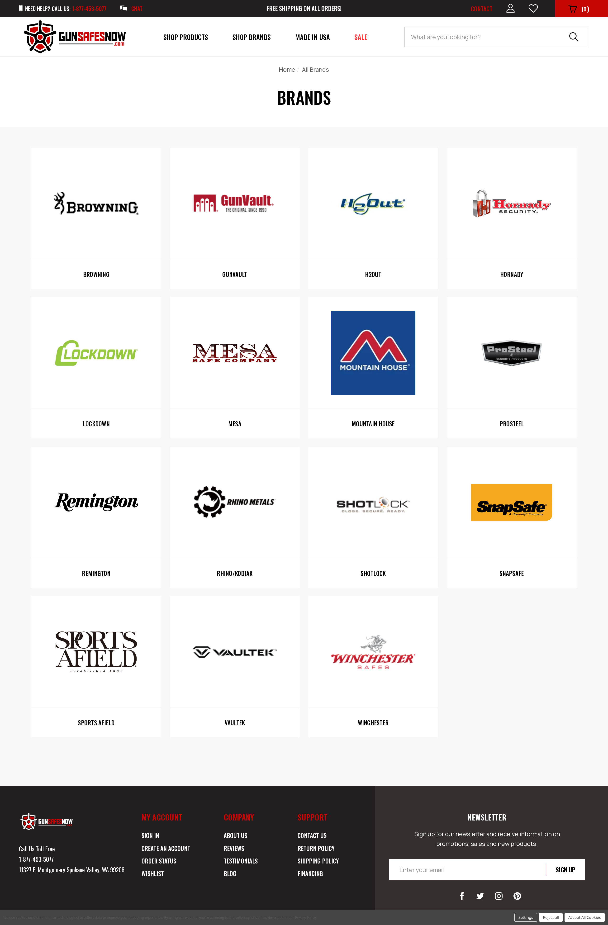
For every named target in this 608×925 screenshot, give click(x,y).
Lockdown (96, 423)
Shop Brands (252, 37)
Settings (525, 917)
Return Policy (316, 848)
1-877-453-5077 (36, 859)
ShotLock (373, 573)
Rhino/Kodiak (234, 573)
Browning (96, 274)
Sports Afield (96, 722)
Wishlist (153, 873)
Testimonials (241, 860)
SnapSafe (511, 573)
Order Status (159, 860)
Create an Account (166, 848)
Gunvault (234, 274)
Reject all (551, 917)
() (585, 8)
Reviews (234, 848)
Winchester (373, 722)
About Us (235, 835)
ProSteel (512, 423)
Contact (481, 8)
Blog (230, 873)
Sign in (150, 835)
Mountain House (373, 423)
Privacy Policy (305, 917)
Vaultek (235, 722)
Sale (360, 37)
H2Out (373, 274)
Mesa (234, 423)
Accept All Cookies (584, 917)
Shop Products (185, 37)
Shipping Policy (318, 860)
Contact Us (312, 835)
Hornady (511, 274)
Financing (310, 873)
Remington (96, 573)
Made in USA (312, 37)
